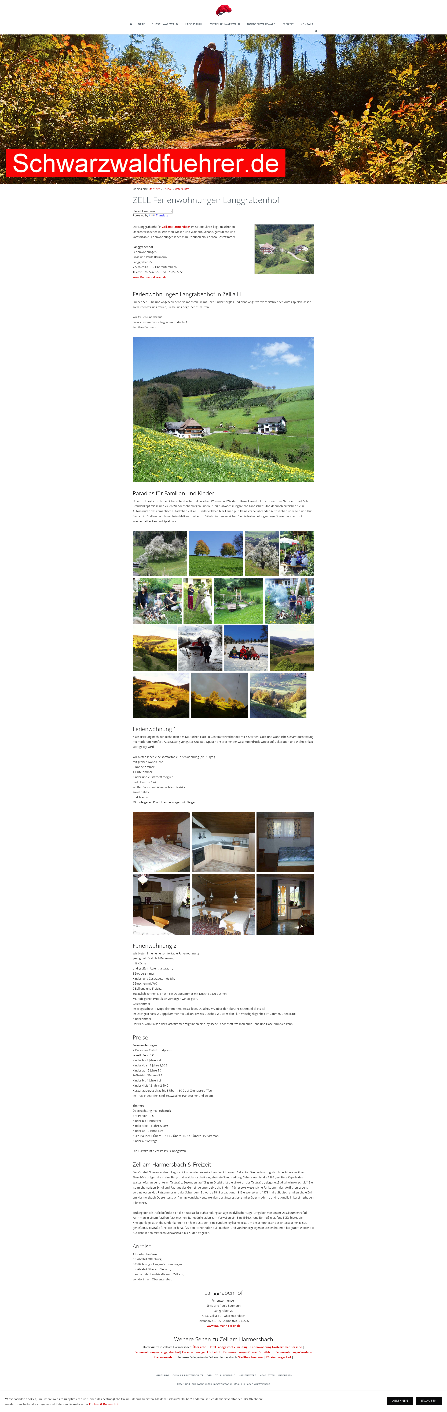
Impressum (162, 1375)
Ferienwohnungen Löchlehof (201, 1352)
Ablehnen (400, 1401)
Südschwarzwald (165, 24)
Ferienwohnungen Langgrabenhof (157, 1352)
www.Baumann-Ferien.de (149, 277)
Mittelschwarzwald (225, 24)
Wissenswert (247, 1375)
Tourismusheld (225, 1375)
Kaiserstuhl (194, 24)
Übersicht (199, 1347)
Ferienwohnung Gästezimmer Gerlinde (276, 1347)
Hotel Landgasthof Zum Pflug (228, 1347)
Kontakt (307, 24)
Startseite (154, 189)
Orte (141, 24)
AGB (209, 1375)
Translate (162, 215)
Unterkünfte (182, 189)
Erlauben (429, 1401)
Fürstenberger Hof (278, 1357)
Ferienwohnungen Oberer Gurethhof (248, 1352)
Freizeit (288, 24)
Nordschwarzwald (261, 24)
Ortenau (167, 189)
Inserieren (285, 1375)
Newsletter (267, 1375)
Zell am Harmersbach (176, 227)
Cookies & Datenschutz (188, 1375)
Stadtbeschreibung (250, 1357)
